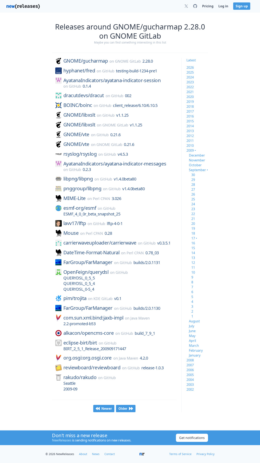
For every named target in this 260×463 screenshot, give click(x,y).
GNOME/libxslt (79, 115)
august (194, 321)
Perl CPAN (101, 198)
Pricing (207, 6)
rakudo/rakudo (79, 377)
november (197, 160)
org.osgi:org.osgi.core (87, 358)
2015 (190, 121)
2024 (190, 77)
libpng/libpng (78, 179)
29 (193, 179)
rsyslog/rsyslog (80, 154)
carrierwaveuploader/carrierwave (99, 243)
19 (193, 228)
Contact (109, 454)
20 (193, 223)
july (191, 326)
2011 (190, 140)
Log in (223, 6)
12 (193, 262)
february (196, 350)
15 (193, 248)
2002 (190, 389)
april (192, 340)
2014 (190, 126)
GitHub (108, 70)
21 (193, 218)
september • (198, 170)
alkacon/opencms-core (88, 333)
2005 (190, 375)
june (192, 331)
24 (193, 204)
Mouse (71, 233)
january (194, 355)
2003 (190, 384)
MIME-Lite (74, 198)
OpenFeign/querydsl (85, 272)
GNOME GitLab (128, 61)
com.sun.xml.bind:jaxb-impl (93, 318)
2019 (190, 101)
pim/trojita (74, 298)
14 (193, 253)
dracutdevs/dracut (83, 95)
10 (193, 272)
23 (193, 209)
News (96, 454)
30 (193, 175)
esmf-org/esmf (79, 208)
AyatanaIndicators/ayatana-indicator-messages (114, 164)
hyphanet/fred (79, 70)
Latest (191, 60)
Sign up (242, 6)
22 (193, 214)
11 (193, 267)
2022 (190, 87)
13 (193, 257)
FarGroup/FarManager (88, 262)
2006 (190, 370)
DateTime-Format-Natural (91, 252)
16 (193, 243)
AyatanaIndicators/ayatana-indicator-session (112, 80)
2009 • (191, 150)
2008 (190, 360)
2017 (190, 111)
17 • (194, 238)
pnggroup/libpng (82, 188)
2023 (190, 82)
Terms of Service (180, 454)
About (83, 454)
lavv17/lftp (74, 223)
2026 (190, 67)
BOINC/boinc (77, 105)
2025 (190, 72)
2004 (190, 379)
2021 (190, 92)
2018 (190, 106)
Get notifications (192, 438)
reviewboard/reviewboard (91, 367)
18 (193, 233)
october (195, 165)
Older (122, 408)
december (197, 155)
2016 (190, 116)
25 (193, 199)
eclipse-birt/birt (80, 343)
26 (193, 194)
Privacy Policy (205, 454)
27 (193, 189)
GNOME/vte (76, 134)
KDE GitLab (103, 298)
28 (193, 184)
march (194, 345)
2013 (190, 131)
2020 (190, 97)
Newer (106, 408)
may (192, 336)
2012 (190, 136)
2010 (190, 145)
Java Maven (140, 318)
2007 (190, 365)
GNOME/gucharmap (85, 61)
